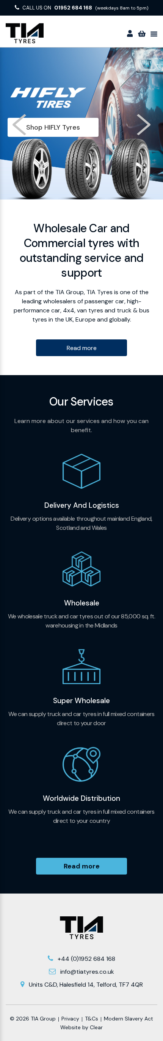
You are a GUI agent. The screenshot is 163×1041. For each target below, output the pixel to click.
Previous (20, 124)
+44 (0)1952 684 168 (86, 959)
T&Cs (91, 1018)
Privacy (70, 1018)
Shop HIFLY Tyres (53, 127)
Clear (96, 1027)
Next (143, 124)
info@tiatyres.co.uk (87, 972)
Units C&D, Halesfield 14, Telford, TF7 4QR (86, 985)
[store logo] (25, 33)
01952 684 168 (73, 7)
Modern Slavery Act (128, 1018)
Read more (82, 348)
